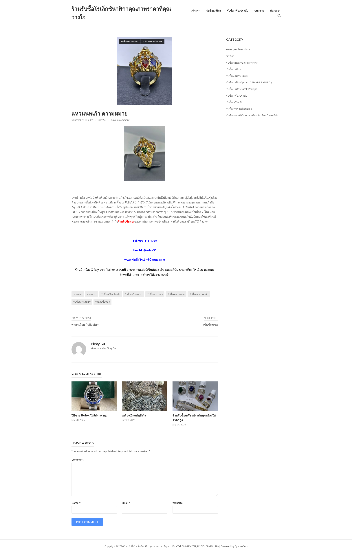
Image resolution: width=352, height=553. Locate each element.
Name (76, 503)
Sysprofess (241, 546)
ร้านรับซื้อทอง (126, 221)
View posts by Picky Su (103, 348)
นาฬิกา (230, 56)
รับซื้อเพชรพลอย (176, 294)
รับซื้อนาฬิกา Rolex (237, 76)
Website (178, 503)
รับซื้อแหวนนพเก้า (198, 294)
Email (126, 503)
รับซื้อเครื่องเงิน (234, 102)
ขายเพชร (91, 294)
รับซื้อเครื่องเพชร (133, 294)
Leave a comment (119, 120)
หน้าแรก (195, 10)
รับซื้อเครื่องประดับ (237, 10)
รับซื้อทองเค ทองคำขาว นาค (242, 62)
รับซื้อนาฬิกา (213, 10)
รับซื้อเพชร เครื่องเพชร (152, 41)
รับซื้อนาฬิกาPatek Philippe (241, 89)
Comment (78, 459)
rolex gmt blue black (238, 49)
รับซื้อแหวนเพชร (82, 301)
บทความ (259, 10)
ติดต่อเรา (275, 10)
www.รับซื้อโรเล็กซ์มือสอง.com (144, 260)
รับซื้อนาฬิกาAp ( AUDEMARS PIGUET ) (249, 82)
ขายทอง (77, 294)
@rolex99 (149, 250)
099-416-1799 (147, 240)
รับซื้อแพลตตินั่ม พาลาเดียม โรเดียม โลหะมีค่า (252, 115)
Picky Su (101, 120)
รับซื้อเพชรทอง (155, 294)
